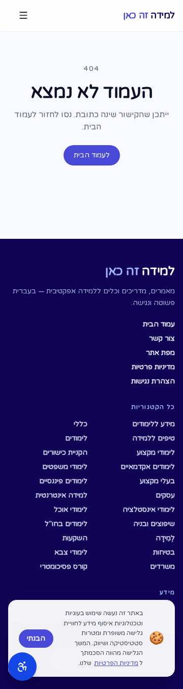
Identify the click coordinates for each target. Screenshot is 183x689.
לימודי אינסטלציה (149, 509)
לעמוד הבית (92, 155)
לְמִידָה (165, 538)
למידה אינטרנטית (61, 495)
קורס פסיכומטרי (63, 566)
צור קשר (162, 338)
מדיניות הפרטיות (116, 663)
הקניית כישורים (65, 452)
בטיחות (164, 552)
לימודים (76, 438)
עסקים (165, 495)
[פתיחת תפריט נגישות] (22, 666)
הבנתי (36, 638)
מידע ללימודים (153, 424)
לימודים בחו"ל (66, 523)
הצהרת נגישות (153, 381)
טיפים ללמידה (153, 438)
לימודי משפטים (64, 466)
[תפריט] (23, 15)
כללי (80, 424)
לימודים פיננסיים (63, 481)
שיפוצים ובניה (154, 523)
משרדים (162, 566)
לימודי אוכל (70, 509)
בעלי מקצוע (157, 481)
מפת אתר (160, 352)
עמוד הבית (159, 324)
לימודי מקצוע (156, 452)
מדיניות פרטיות (153, 367)
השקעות (75, 538)
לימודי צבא (70, 552)
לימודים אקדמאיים (147, 466)
